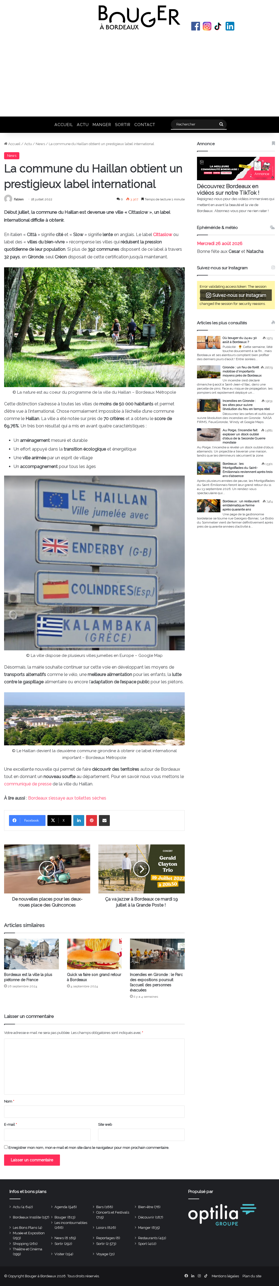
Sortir (123, 124)
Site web (105, 1124)
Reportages (105, 1238)
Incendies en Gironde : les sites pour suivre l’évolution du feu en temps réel (246, 405)
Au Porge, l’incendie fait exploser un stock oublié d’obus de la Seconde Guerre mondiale (244, 436)
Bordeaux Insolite (27, 1217)
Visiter (59, 1254)
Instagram (207, 26)
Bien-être (145, 1207)
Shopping (21, 1244)
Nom (9, 1101)
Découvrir (146, 1217)
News (40, 144)
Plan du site (251, 1276)
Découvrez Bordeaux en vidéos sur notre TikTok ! (228, 189)
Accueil (63, 124)
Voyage (102, 1254)
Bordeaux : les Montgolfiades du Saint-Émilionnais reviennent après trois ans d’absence (247, 470)
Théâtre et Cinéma (27, 1249)
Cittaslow (162, 234)
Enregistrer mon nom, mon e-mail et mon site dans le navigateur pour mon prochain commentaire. (88, 1148)
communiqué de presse (27, 783)
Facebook (195, 26)
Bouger (60, 1217)
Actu (83, 124)
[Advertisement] (139, 73)
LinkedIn (230, 26)
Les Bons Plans (25, 1228)
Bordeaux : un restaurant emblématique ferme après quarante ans (241, 505)
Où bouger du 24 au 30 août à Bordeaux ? (240, 340)
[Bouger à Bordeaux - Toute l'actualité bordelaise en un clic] (139, 17)
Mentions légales (225, 1276)
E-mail (10, 1124)
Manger (102, 124)
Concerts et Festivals (112, 1212)
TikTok (218, 26)
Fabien (19, 199)
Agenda (60, 1207)
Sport (142, 1244)
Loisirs (101, 1228)
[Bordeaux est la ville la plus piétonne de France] (31, 954)
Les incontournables (70, 1223)
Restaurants (147, 1238)
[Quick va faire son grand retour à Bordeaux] (94, 954)
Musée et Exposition (29, 1233)
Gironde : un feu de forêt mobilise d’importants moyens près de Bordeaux (242, 371)
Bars (100, 1207)
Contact (144, 124)
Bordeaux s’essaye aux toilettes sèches (67, 798)
